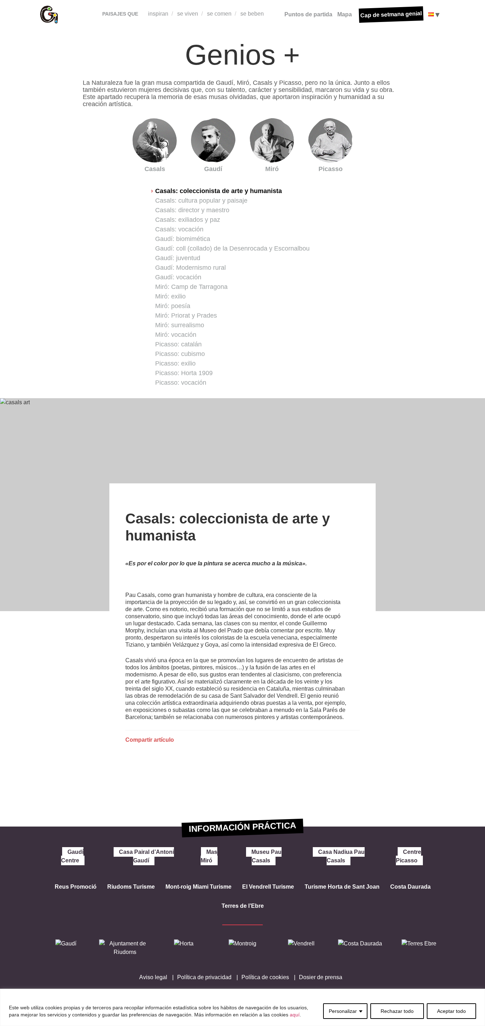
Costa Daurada (410, 887)
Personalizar (343, 1011)
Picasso (330, 168)
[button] (93, 552)
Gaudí (213, 168)
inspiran (158, 14)
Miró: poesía (172, 305)
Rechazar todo (397, 1011)
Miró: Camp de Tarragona (191, 286)
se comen (219, 14)
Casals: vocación (179, 229)
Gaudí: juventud (177, 258)
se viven (187, 14)
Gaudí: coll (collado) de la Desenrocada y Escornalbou (232, 248)
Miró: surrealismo (179, 325)
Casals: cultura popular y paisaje (201, 200)
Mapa (344, 14)
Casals (155, 168)
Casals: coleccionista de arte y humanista (218, 190)
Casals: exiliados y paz (187, 219)
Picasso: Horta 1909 (184, 373)
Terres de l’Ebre (243, 906)
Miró (272, 168)
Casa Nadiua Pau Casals (341, 856)
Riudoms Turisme (131, 887)
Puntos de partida (308, 14)
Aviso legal (153, 977)
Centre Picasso (408, 856)
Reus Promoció (76, 887)
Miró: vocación (175, 334)
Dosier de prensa (320, 977)
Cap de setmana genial (391, 14)
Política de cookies (265, 977)
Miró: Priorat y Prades (186, 315)
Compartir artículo (149, 740)
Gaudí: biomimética (182, 238)
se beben (252, 14)
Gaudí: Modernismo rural (190, 267)
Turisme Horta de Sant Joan (342, 887)
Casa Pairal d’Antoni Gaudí (146, 856)
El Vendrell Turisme (268, 887)
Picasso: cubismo (180, 353)
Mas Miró (209, 856)
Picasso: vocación (180, 382)
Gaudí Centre (72, 856)
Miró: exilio (170, 296)
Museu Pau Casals (266, 856)
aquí (295, 1014)
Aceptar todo (451, 1011)
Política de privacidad (204, 977)
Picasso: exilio (175, 363)
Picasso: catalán (178, 344)
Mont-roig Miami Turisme (198, 887)
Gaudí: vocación (178, 277)
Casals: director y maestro (192, 210)
